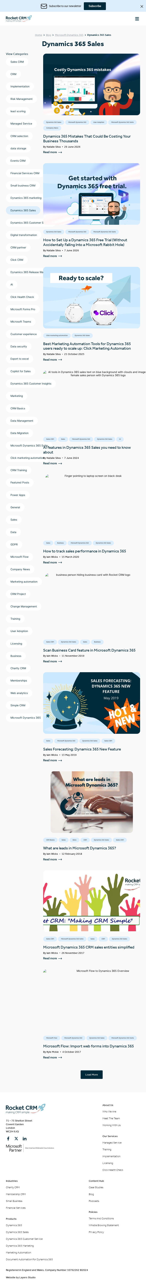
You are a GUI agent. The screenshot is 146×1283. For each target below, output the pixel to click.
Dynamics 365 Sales (23, 210)
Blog (48, 35)
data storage (18, 148)
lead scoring (17, 111)
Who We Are (109, 1111)
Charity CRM (18, 668)
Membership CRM (16, 1194)
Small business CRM (22, 185)
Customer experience (23, 334)
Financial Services (15, 1207)
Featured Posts (19, 482)
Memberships (18, 680)
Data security (18, 346)
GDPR (14, 544)
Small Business (14, 1201)
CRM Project (18, 593)
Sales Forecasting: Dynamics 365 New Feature (82, 749)
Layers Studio (27, 1277)
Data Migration (19, 433)
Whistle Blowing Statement (104, 1225)
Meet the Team (111, 1118)
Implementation (19, 86)
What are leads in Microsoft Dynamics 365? (79, 848)
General (15, 507)
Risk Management (21, 98)
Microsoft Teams (20, 321)
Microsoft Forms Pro (22, 309)
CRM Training (18, 470)
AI (11, 284)
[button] (137, 19)
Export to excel (19, 358)
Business (15, 655)
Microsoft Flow (19, 556)
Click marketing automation (27, 457)
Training (15, 618)
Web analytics (19, 693)
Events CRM (17, 160)
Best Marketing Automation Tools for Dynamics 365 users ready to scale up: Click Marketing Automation (87, 346)
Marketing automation (23, 581)
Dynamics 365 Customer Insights (30, 383)
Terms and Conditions (101, 1218)
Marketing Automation (18, 1252)
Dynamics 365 (14, 1225)
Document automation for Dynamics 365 (29, 1259)
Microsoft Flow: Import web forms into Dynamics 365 (88, 1046)
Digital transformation (23, 235)
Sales (13, 519)
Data (13, 532)
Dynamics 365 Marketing (20, 1245)
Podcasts (94, 1201)
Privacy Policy (96, 1232)
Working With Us (111, 1125)
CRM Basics (17, 408)
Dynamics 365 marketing (25, 197)
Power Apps (17, 495)
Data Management (21, 420)
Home (38, 35)
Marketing (16, 395)
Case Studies (96, 1187)
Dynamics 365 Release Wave (28, 272)
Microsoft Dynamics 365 (69, 35)
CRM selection (19, 136)
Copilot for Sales (20, 371)
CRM (13, 74)
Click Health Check (22, 296)
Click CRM (16, 259)
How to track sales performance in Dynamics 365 (84, 551)
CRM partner (18, 247)
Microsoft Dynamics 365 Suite (29, 445)
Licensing (16, 643)
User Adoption (19, 631)
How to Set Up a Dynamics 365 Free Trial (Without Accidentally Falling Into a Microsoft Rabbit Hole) (85, 242)
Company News (20, 569)
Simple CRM (17, 705)
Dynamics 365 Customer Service (30, 222)
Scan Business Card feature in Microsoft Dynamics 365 (89, 650)
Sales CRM (17, 61)
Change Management (23, 606)
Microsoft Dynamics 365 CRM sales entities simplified (88, 947)
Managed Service (21, 123)
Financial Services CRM (24, 173)
